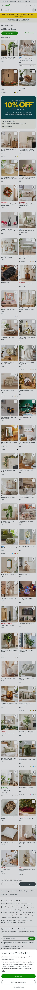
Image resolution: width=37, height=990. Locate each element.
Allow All (18, 976)
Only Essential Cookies (18, 982)
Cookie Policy (22, 969)
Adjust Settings (18, 987)
